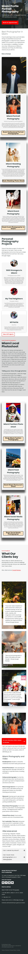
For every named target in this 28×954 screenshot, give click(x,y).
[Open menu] (25, 3)
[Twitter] (6, 882)
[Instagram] (9, 882)
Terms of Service (5, 950)
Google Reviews (16, 570)
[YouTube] (12, 882)
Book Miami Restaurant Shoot (13, 485)
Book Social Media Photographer (13, 533)
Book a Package (6, 54)
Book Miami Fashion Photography (13, 439)
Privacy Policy (13, 950)
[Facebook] (3, 882)
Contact (18, 950)
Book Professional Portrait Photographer (13, 133)
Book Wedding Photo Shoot (13, 181)
